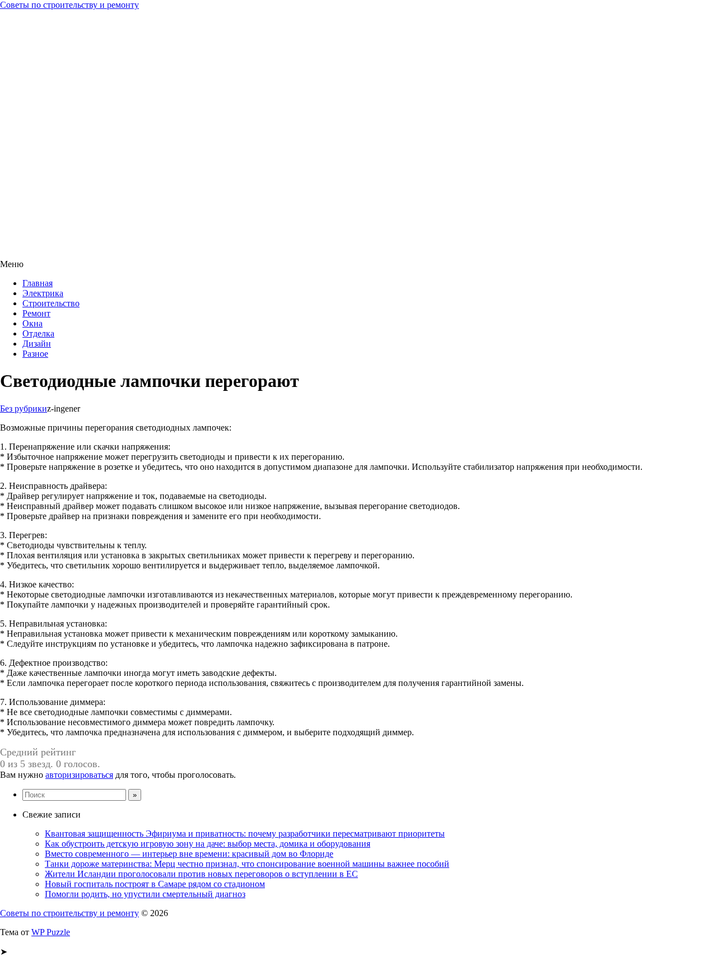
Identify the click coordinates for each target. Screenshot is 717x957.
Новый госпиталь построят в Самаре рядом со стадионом (155, 884)
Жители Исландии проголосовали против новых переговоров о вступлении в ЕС (201, 874)
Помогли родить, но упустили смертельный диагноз (145, 894)
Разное (35, 353)
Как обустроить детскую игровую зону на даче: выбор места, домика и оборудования (207, 843)
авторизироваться (79, 774)
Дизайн (36, 343)
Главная (37, 283)
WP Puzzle (50, 932)
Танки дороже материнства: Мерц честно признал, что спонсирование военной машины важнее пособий (247, 864)
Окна (32, 323)
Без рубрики (23, 408)
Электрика (42, 293)
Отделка (38, 333)
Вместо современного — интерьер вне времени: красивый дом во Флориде (189, 853)
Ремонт (36, 313)
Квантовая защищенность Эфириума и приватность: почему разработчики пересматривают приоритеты (245, 833)
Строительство (51, 303)
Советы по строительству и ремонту (69, 5)
